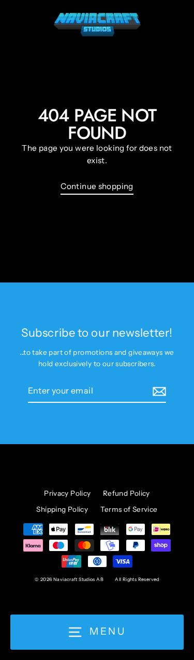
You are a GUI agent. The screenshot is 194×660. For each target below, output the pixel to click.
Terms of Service (129, 509)
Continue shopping (97, 186)
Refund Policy (126, 493)
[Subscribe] (158, 391)
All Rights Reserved (137, 579)
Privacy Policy (67, 493)
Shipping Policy (62, 509)
